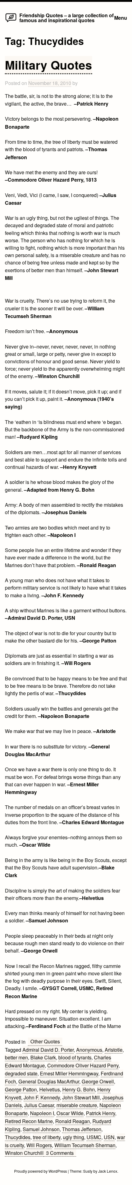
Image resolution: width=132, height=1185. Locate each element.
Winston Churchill (24, 1152)
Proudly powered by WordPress (41, 1171)
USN (109, 1137)
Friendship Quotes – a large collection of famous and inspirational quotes (66, 18)
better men (16, 1057)
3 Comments (61, 1153)
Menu (120, 17)
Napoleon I (42, 1113)
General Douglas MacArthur (48, 1081)
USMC (94, 1137)
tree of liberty (46, 1137)
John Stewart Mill (81, 1097)
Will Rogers (39, 1145)
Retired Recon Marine (29, 1121)
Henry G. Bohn (78, 1089)
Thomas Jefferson (81, 1129)
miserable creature (76, 1105)
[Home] (11, 21)
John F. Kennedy (42, 1097)
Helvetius (49, 1089)
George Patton (21, 1089)
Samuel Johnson (41, 1129)
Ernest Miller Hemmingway (69, 1073)
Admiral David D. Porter (48, 1049)
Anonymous (89, 1049)
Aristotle (113, 1049)
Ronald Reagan (72, 1121)
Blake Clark (43, 1057)
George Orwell (98, 1081)
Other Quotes (45, 1041)
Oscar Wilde (69, 1113)
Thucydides (17, 1137)
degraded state (21, 1073)
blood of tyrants (74, 1057)
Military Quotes (48, 64)
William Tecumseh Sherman (84, 1145)
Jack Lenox (107, 1171)
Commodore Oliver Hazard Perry (82, 1065)
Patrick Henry (100, 1113)
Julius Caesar (39, 1105)
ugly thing (73, 1137)
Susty (87, 1171)
